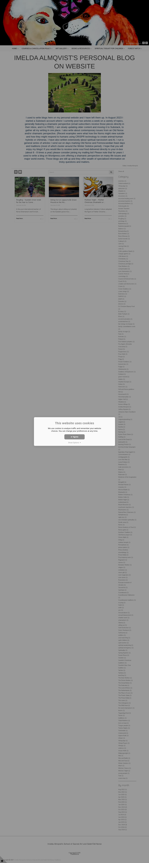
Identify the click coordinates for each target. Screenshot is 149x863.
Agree (75, 437)
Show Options (74, 442)
